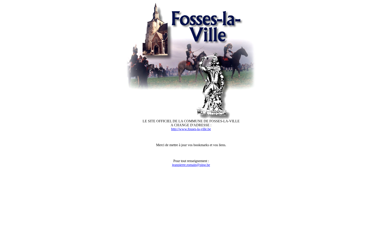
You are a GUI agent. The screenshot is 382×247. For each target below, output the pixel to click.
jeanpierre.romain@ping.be (191, 165)
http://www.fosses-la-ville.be (191, 129)
